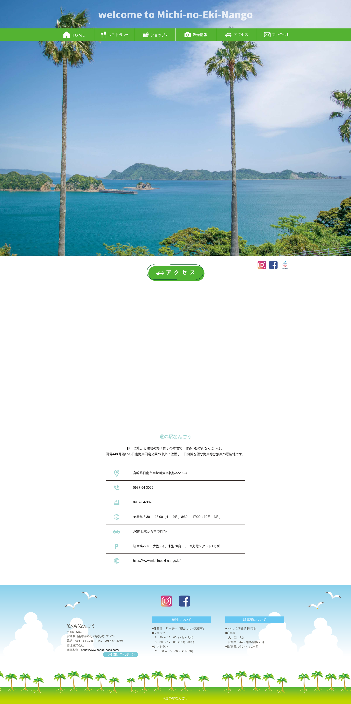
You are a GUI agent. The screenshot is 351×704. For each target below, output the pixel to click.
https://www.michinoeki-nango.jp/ (156, 560)
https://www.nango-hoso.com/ (100, 649)
